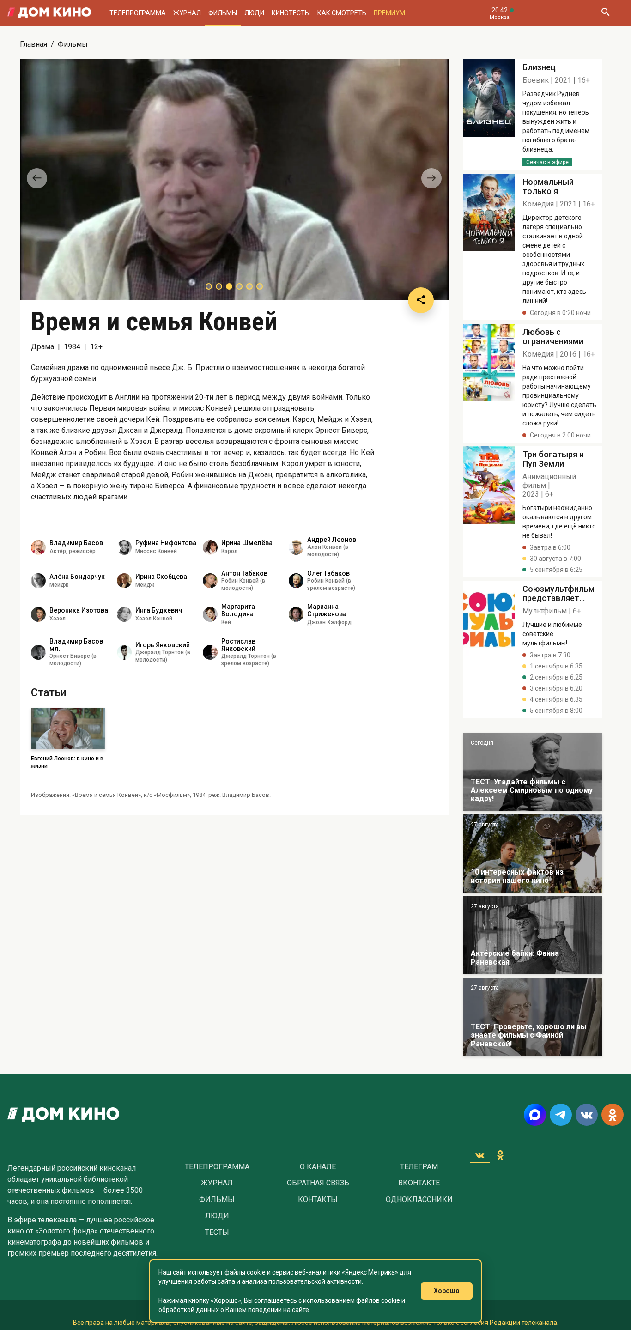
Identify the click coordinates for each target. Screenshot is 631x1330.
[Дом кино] (49, 12)
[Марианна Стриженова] (296, 614)
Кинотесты (291, 13)
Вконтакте (419, 1183)
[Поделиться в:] (421, 300)
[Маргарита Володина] (210, 614)
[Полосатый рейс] (489, 114)
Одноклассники (419, 1200)
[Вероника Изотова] (38, 614)
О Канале (318, 1167)
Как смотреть (341, 13)
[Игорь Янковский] (124, 652)
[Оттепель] (532, 853)
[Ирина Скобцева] (124, 580)
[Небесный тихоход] (532, 1017)
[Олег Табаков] (296, 580)
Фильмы (222, 13)
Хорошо (447, 1290)
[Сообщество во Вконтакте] (587, 1115)
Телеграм (419, 1167)
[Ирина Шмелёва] (210, 547)
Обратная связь (318, 1183)
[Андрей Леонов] (296, 547)
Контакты (318, 1200)
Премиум (389, 13)
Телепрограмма (137, 13)
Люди (254, 13)
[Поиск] (605, 13)
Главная (33, 44)
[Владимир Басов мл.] (38, 652)
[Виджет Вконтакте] (480, 1155)
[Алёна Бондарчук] (38, 580)
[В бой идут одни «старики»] (532, 772)
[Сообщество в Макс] (535, 1115)
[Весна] (532, 935)
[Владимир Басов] (38, 547)
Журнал (187, 13)
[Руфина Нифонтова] (124, 547)
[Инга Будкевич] (124, 614)
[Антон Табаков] (210, 580)
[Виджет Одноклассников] (500, 1155)
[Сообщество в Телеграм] (561, 1115)
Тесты (217, 1232)
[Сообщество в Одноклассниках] (612, 1115)
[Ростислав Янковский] (210, 652)
